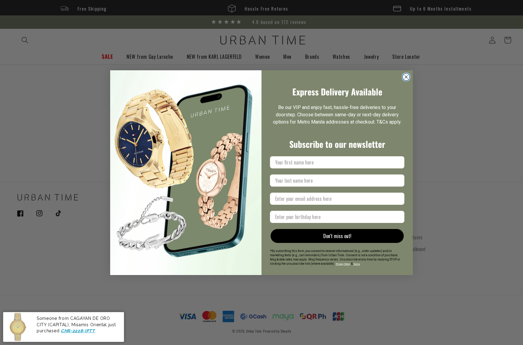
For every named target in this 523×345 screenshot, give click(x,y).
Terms (356, 264)
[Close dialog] (406, 77)
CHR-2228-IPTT (78, 330)
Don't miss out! (337, 236)
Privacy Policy (343, 264)
